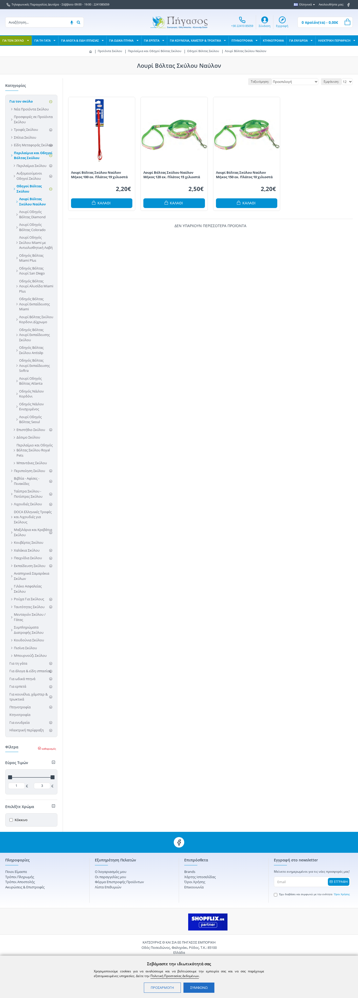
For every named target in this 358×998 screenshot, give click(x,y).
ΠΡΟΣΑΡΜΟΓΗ (162, 987)
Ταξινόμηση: (260, 81)
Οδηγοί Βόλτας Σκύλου (203, 51)
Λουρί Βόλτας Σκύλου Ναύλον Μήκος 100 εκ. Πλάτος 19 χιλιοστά (99, 174)
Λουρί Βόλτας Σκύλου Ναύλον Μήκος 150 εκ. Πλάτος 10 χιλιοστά (244, 174)
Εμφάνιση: (331, 81)
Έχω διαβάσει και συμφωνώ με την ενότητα (314, 894)
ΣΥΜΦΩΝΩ (199, 987)
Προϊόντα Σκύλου (110, 51)
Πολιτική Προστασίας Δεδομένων (174, 976)
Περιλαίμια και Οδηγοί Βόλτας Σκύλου (154, 51)
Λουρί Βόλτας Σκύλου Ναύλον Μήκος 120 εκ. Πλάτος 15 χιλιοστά (171, 174)
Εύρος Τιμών (16, 762)
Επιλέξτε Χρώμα (19, 806)
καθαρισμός (49, 748)
